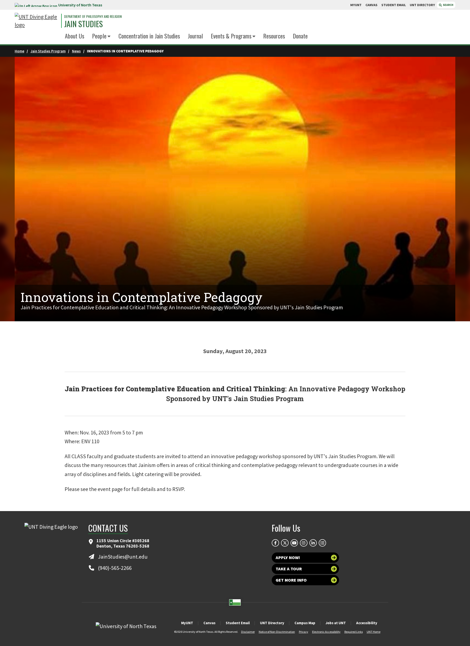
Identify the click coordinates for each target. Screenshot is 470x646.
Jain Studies (83, 24)
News (76, 51)
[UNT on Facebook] (275, 543)
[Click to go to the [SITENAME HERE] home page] (37, 21)
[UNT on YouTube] (294, 543)
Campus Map (304, 623)
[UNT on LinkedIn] (313, 543)
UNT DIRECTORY (422, 5)
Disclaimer (248, 632)
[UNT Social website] (322, 543)
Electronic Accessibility (326, 632)
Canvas (209, 623)
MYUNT (356, 5)
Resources (274, 35)
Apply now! (288, 557)
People (99, 35)
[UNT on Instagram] (303, 543)
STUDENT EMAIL (393, 5)
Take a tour (289, 569)
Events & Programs (231, 35)
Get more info (291, 580)
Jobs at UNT (336, 623)
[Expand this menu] (109, 36)
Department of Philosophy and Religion (93, 16)
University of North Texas (80, 4)
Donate (300, 35)
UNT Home (373, 632)
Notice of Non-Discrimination (277, 632)
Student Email (238, 623)
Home (19, 51)
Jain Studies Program (48, 51)
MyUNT (187, 623)
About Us (74, 35)
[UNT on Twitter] (284, 543)
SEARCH (447, 5)
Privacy (303, 632)
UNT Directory (272, 623)
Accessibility (366, 623)
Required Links (353, 632)
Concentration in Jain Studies (149, 35)
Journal (195, 35)
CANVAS (371, 5)
